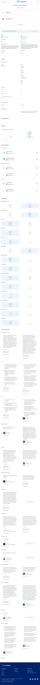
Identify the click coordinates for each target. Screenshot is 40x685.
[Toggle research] (5, 2)
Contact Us (3, 675)
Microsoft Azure (9, 18)
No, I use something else (33, 31)
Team (2, 671)
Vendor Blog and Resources (31, 672)
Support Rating (3, 246)
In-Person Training (4, 255)
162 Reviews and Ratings (9, 13)
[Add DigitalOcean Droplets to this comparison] (37, 159)
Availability (3, 228)
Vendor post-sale (3, 309)
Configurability (3, 282)
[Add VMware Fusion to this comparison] (37, 152)
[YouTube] (30, 679)
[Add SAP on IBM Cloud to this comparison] (37, 174)
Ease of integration (4, 291)
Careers (3, 672)
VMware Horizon (10, 596)
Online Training (3, 264)
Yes (26, 31)
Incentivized (5, 349)
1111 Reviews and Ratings (9, 19)
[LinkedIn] (37, 679)
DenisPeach (7, 432)
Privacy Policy (12, 678)
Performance (3, 237)
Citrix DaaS (8, 12)
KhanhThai (7, 480)
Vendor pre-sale (3, 318)
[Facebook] (33, 679)
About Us (3, 670)
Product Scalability (4, 300)
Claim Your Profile (30, 671)
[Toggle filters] (2, 2)
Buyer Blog (16, 671)
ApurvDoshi (27, 462)
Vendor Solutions (29, 670)
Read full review (5, 354)
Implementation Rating (4, 273)
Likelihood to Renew (4, 210)
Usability (2, 219)
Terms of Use (4, 678)
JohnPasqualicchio (8, 617)
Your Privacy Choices (19, 678)
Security (8, 678)
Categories (16, 670)
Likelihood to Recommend (5, 201)
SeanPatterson (27, 603)
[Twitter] (35, 679)
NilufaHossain (27, 417)
